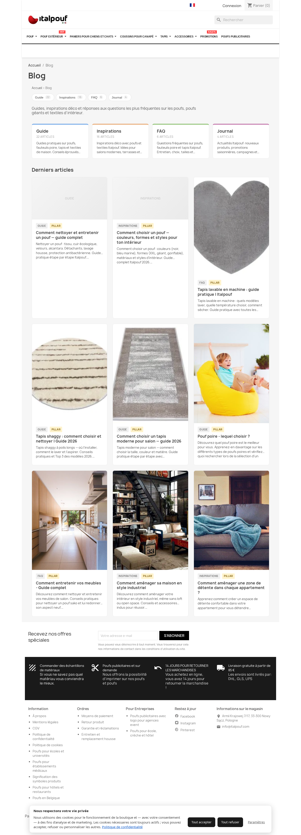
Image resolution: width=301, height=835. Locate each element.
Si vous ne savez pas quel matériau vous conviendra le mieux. (62, 679)
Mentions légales (45, 722)
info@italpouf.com (235, 726)
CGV (36, 728)
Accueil (37, 88)
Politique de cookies (48, 745)
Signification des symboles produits (47, 779)
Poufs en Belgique (46, 798)
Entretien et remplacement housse (99, 736)
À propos (39, 716)
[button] (193, 5)
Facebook (187, 716)
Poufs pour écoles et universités (48, 753)
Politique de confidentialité (122, 827)
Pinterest (187, 730)
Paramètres (256, 822)
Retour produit (93, 722)
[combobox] (243, 19)
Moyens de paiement (97, 716)
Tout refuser (230, 822)
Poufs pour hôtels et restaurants (48, 789)
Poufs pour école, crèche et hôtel (143, 733)
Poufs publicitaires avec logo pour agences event (148, 720)
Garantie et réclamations (100, 728)
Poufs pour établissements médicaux (44, 766)
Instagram (188, 723)
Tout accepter (201, 822)
